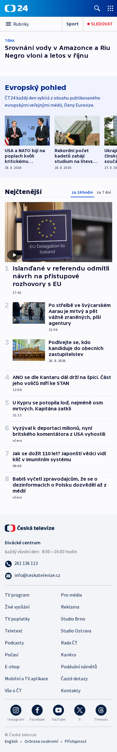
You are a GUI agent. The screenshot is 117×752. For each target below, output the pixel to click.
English (11, 741)
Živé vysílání (17, 607)
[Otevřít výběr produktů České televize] (110, 8)
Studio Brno (73, 619)
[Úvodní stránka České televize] (30, 527)
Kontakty (70, 690)
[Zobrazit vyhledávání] (97, 8)
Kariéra (68, 655)
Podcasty (14, 643)
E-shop (12, 667)
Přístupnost (75, 741)
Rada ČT (69, 643)
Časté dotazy (74, 678)
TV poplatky (17, 619)
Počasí (11, 655)
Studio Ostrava (76, 631)
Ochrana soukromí (41, 741)
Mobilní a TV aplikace (26, 678)
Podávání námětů (79, 667)
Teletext (13, 631)
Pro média (71, 595)
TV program (17, 595)
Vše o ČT (13, 690)
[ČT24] (16, 8)
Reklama (70, 607)
